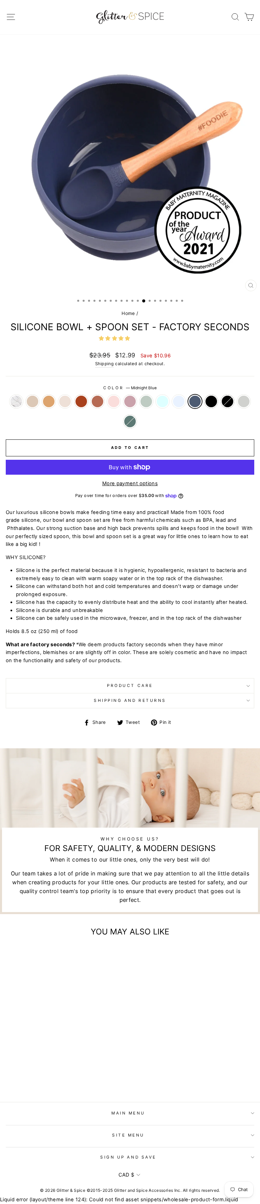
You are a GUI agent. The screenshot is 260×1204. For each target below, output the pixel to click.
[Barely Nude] (18, 1071)
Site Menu (128, 1135)
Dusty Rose (130, 401)
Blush (65, 401)
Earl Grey (244, 401)
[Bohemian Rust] (41, 1071)
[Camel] (26, 1071)
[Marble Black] (49, 1078)
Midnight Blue (195, 401)
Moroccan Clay (97, 401)
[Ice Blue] (88, 1071)
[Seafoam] (80, 1071)
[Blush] (34, 1071)
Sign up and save (128, 1157)
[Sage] (72, 1071)
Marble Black (227, 401)
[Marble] (10, 1071)
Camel (49, 401)
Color (129, 388)
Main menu (128, 1113)
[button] (115, 338)
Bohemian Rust (81, 401)
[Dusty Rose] (65, 1071)
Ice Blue (179, 401)
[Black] (41, 1078)
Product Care (130, 685)
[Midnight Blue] (96, 1071)
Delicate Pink (114, 401)
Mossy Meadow (130, 421)
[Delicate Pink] (57, 1071)
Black (211, 401)
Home (128, 313)
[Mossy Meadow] (65, 1078)
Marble (16, 401)
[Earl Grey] (57, 1078)
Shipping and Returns (130, 700)
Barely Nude (32, 401)
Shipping (104, 363)
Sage (146, 401)
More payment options (130, 483)
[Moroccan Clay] (49, 1071)
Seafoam (162, 401)
